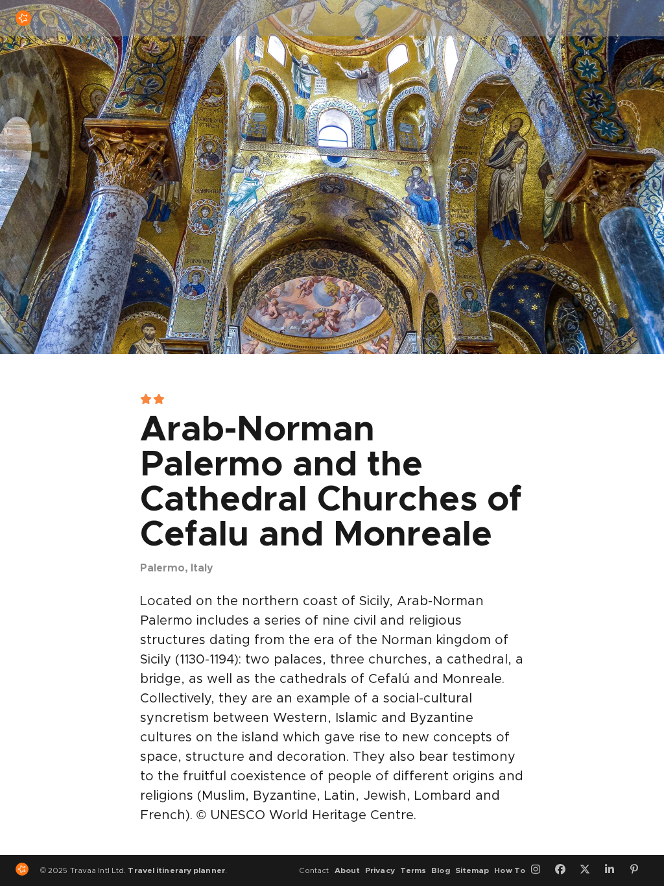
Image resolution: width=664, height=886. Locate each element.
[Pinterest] (638, 870)
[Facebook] (565, 870)
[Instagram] (540, 870)
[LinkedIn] (614, 870)
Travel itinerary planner (176, 870)
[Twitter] (589, 870)
